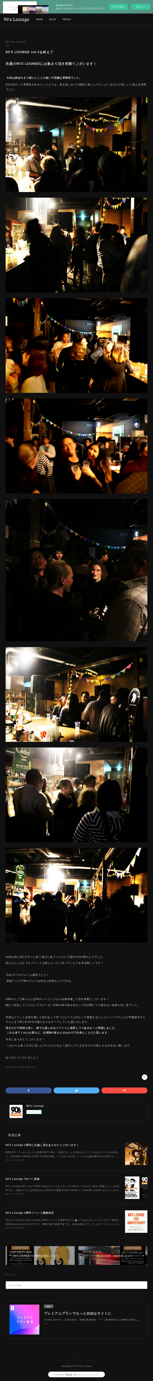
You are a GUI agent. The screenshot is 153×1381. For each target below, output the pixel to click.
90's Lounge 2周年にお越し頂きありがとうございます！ (42, 1145)
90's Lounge (16, 19)
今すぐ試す (118, 6)
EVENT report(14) (26, 1067)
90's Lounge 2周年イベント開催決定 (30, 1212)
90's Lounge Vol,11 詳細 (23, 1179)
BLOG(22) (11, 1067)
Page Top (76, 1355)
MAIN (39, 19)
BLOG (52, 19)
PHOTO (67, 19)
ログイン (141, 6)
